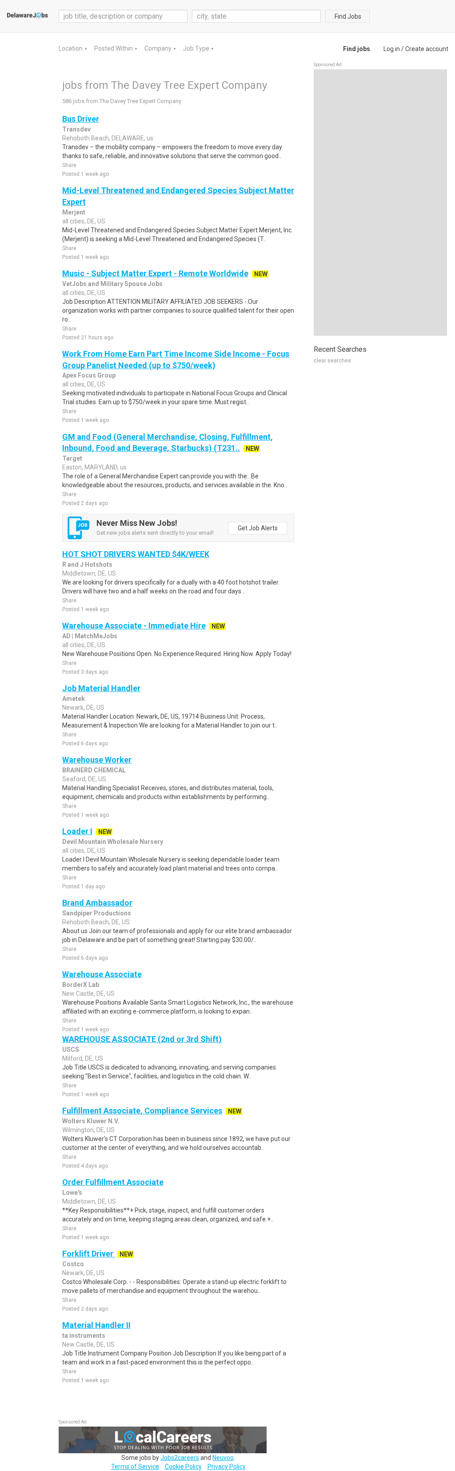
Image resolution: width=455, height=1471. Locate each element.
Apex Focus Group (89, 375)
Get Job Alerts (258, 528)
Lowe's (72, 1192)
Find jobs (356, 48)
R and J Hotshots (87, 564)
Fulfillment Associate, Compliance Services (142, 1110)
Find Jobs (348, 16)
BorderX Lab (80, 984)
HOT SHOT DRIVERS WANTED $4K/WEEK (135, 554)
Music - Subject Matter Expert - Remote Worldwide (155, 273)
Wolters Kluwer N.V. (91, 1121)
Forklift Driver (88, 1253)
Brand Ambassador (97, 902)
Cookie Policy (183, 1466)
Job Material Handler (101, 688)
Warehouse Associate (102, 974)
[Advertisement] (380, 202)
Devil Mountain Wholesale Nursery (112, 841)
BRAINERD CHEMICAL (94, 770)
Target (72, 458)
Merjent (73, 212)
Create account (426, 48)
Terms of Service (135, 1466)
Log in (391, 48)
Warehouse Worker (97, 759)
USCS (70, 1049)
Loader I (77, 831)
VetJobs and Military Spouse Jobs (112, 283)
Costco (73, 1264)
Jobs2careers (179, 1457)
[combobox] (256, 16)
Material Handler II (96, 1325)
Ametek (73, 698)
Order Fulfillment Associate (113, 1182)
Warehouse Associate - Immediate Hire (134, 625)
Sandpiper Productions (96, 913)
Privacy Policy (227, 1466)
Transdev (76, 129)
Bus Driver (80, 118)
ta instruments (83, 1335)
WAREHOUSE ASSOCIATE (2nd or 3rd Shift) (142, 1039)
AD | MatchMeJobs (89, 636)
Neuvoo (223, 1457)
